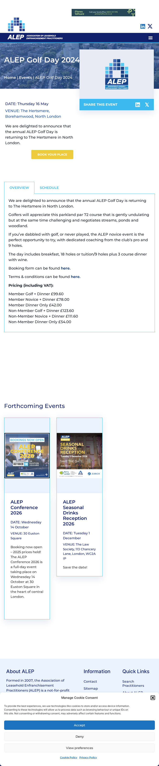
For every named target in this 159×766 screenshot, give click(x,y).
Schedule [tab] (49, 188)
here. (65, 268)
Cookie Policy (68, 757)
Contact (90, 681)
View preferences (79, 748)
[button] (153, 698)
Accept (79, 725)
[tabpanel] (79, 263)
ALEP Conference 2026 (24, 507)
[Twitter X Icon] (150, 26)
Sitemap (91, 688)
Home (10, 77)
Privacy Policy (88, 757)
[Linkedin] (142, 26)
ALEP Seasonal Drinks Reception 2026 (75, 513)
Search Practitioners (133, 684)
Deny (80, 736)
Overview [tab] (19, 188)
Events (25, 77)
